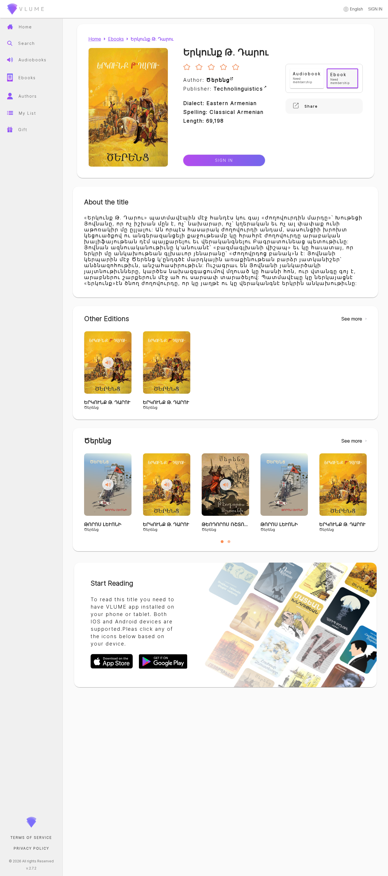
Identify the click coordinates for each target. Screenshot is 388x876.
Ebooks (116, 39)
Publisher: (223, 89)
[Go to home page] (25, 15)
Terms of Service (31, 837)
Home (94, 39)
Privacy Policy (31, 848)
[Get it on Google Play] (163, 668)
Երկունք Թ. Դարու (152, 39)
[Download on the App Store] (115, 668)
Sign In (224, 160)
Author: (206, 80)
